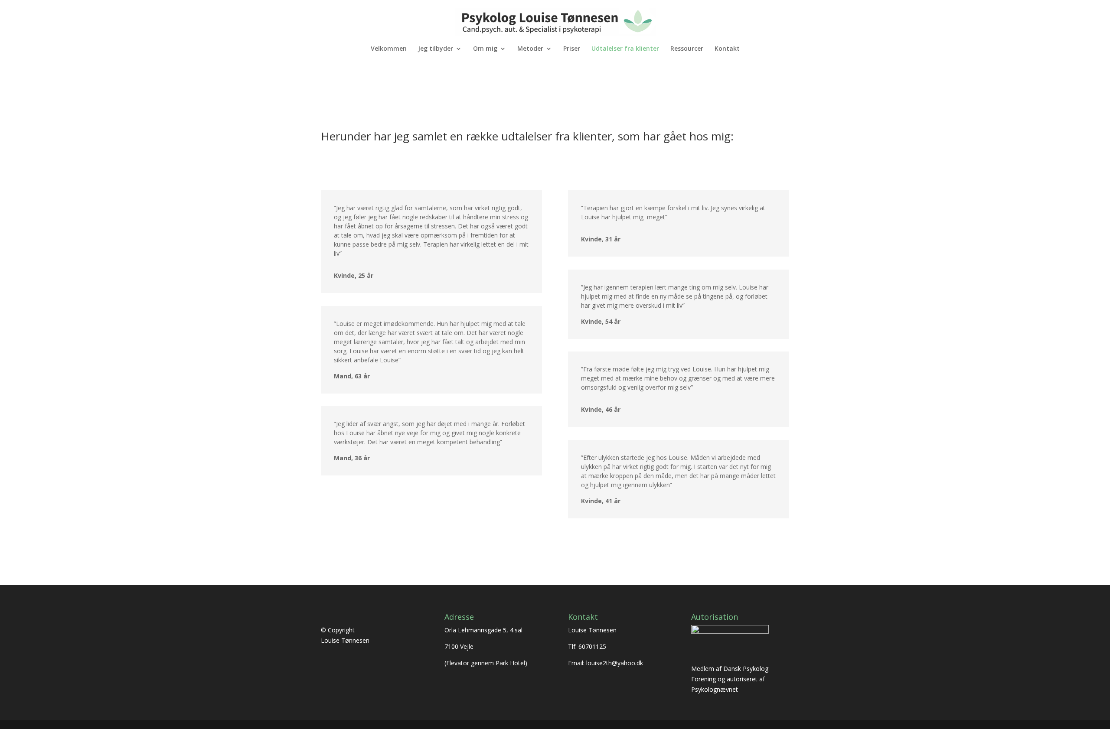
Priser (571, 49)
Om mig (485, 49)
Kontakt (727, 49)
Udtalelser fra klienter (625, 49)
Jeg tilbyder (435, 49)
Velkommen (389, 49)
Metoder (530, 49)
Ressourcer (686, 49)
